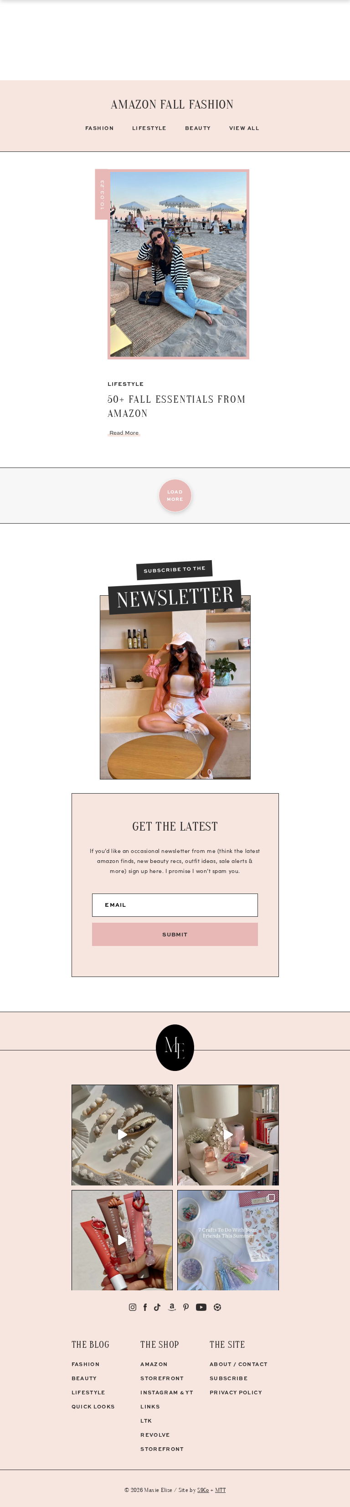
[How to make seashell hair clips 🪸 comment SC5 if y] (122, 1135)
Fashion (99, 128)
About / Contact (239, 1364)
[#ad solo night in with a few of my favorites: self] (228, 1135)
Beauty (198, 128)
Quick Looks (93, 1406)
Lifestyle (149, 128)
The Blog (91, 1345)
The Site (227, 1345)
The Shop (159, 1345)
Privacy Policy (236, 1392)
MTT (220, 1489)
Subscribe (229, 1378)
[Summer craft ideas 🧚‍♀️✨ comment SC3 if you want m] (228, 1240)
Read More (124, 433)
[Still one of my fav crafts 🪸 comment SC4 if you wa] (122, 1240)
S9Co (203, 1489)
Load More (175, 495)
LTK (146, 1420)
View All (244, 128)
